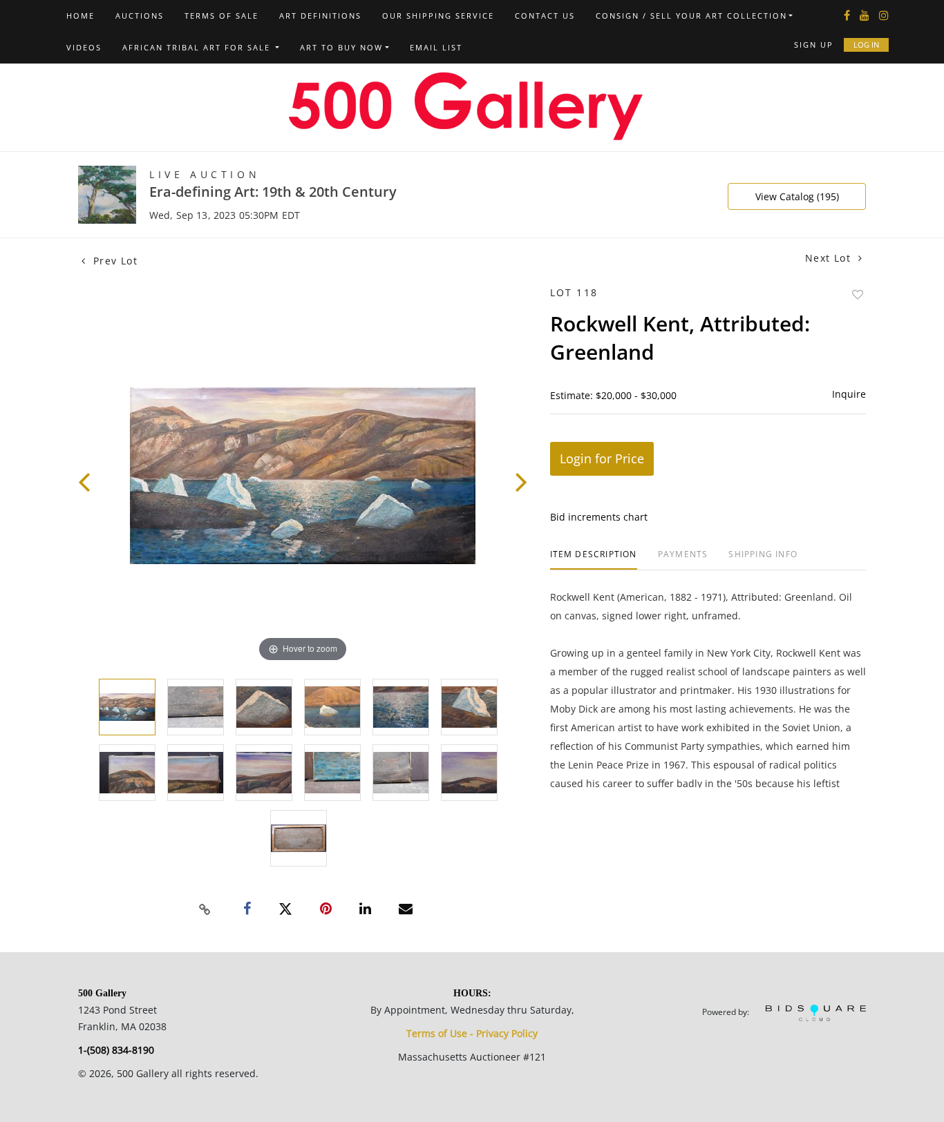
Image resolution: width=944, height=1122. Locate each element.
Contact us (545, 15)
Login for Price (602, 458)
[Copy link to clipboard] (205, 909)
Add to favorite (857, 294)
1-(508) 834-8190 (116, 1049)
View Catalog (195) (797, 196)
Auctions (139, 15)
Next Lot (830, 258)
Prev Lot (113, 260)
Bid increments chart (599, 516)
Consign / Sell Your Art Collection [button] (691, 15)
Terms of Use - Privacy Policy (472, 1033)
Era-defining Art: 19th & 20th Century (273, 191)
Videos (84, 47)
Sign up (813, 44)
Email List (436, 47)
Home (80, 15)
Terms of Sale (221, 15)
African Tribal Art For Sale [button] (198, 47)
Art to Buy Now (341, 47)
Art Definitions (320, 15)
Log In (866, 44)
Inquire (849, 393)
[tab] (593, 560)
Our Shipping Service (438, 15)
